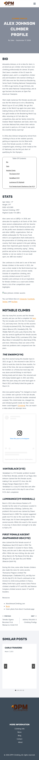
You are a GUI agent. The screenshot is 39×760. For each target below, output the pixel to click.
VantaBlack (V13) (14, 178)
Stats (7, 166)
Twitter (5, 302)
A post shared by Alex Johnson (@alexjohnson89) (20, 459)
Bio (7, 162)
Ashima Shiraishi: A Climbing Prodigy (30, 619)
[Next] (33, 666)
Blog (19, 735)
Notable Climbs (11, 170)
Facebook (31, 299)
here (34, 318)
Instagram (23, 299)
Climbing (21, 405)
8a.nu (8, 606)
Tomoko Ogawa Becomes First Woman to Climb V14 (10, 620)
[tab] (15, 690)
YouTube (14, 302)
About (20, 742)
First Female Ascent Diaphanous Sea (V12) (22, 186)
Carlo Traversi (13, 648)
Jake (12, 40)
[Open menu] (34, 3)
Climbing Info (19, 729)
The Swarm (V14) (14, 174)
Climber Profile (19, 18)
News (20, 732)
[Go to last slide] (5, 666)
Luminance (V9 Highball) (16, 182)
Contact (19, 739)
